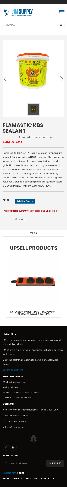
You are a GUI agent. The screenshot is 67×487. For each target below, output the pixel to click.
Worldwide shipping (14, 382)
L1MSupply (9, 473)
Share (22, 219)
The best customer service (17, 397)
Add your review (44, 137)
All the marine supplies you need (21, 392)
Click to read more (13, 369)
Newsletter (10, 455)
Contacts (47, 478)
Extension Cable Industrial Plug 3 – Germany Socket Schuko (33, 313)
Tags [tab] (33, 233)
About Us (31, 478)
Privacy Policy (12, 478)
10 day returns (10, 387)
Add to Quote (24, 201)
